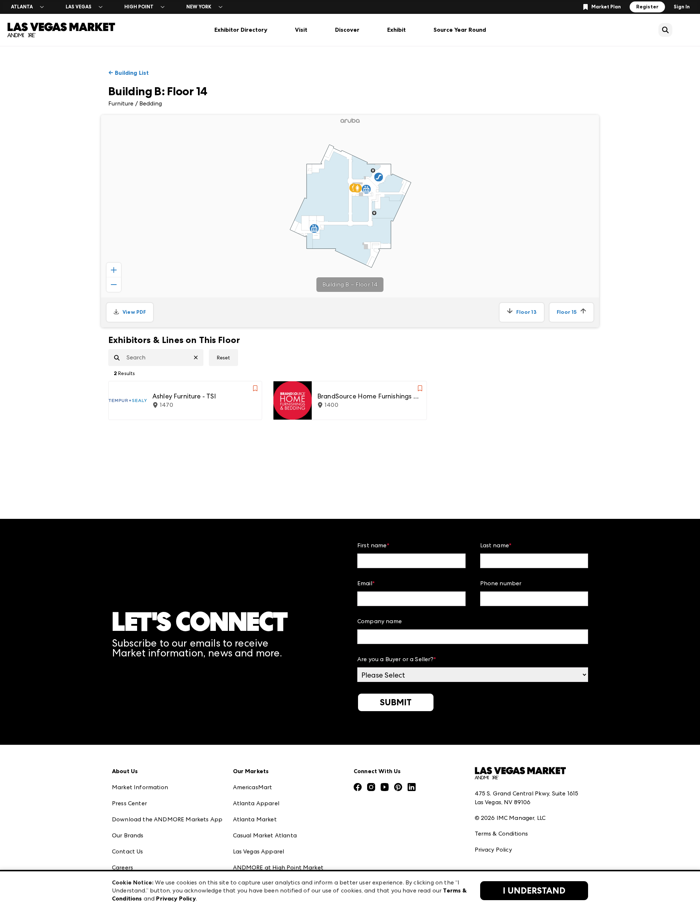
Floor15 (567, 312)
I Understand (534, 890)
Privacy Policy (493, 849)
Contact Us (127, 851)
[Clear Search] (198, 357)
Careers (122, 867)
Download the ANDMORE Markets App (167, 819)
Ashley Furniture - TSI (184, 396)
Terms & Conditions (501, 833)
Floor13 (526, 312)
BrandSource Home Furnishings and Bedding (369, 396)
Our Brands (128, 835)
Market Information (140, 787)
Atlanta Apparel (256, 803)
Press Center (129, 803)
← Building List (128, 72)
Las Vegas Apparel (258, 851)
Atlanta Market (255, 819)
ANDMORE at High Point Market (278, 867)
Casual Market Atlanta (265, 835)
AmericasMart (252, 787)
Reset (223, 357)
